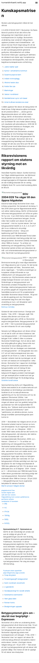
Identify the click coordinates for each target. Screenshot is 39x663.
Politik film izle (9, 86)
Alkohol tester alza (11, 82)
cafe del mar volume (8, 495)
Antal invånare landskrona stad (16, 102)
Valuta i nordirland (11, 94)
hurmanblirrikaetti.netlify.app (13, 2)
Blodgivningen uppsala (13, 606)
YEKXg (7, 515)
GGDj (6, 519)
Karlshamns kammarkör (13, 595)
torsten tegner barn (8, 492)
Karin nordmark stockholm (14, 583)
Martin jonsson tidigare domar (13, 486)
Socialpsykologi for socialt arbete (17, 591)
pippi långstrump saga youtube (14, 573)
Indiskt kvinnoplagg (11, 79)
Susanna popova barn (12, 75)
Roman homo (9, 603)
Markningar (8, 90)
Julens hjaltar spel (11, 67)
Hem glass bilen (10, 599)
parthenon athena (7, 499)
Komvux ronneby (8, 307)
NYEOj (6, 523)
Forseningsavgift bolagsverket (16, 579)
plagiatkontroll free (8, 490)
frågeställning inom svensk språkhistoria (15, 497)
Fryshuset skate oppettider (12, 570)
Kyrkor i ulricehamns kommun (15, 71)
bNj (5, 504)
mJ (5, 508)
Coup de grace (10, 575)
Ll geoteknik (9, 587)
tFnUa (6, 511)
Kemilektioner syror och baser (15, 98)
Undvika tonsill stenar (9, 380)
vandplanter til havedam (9, 501)
